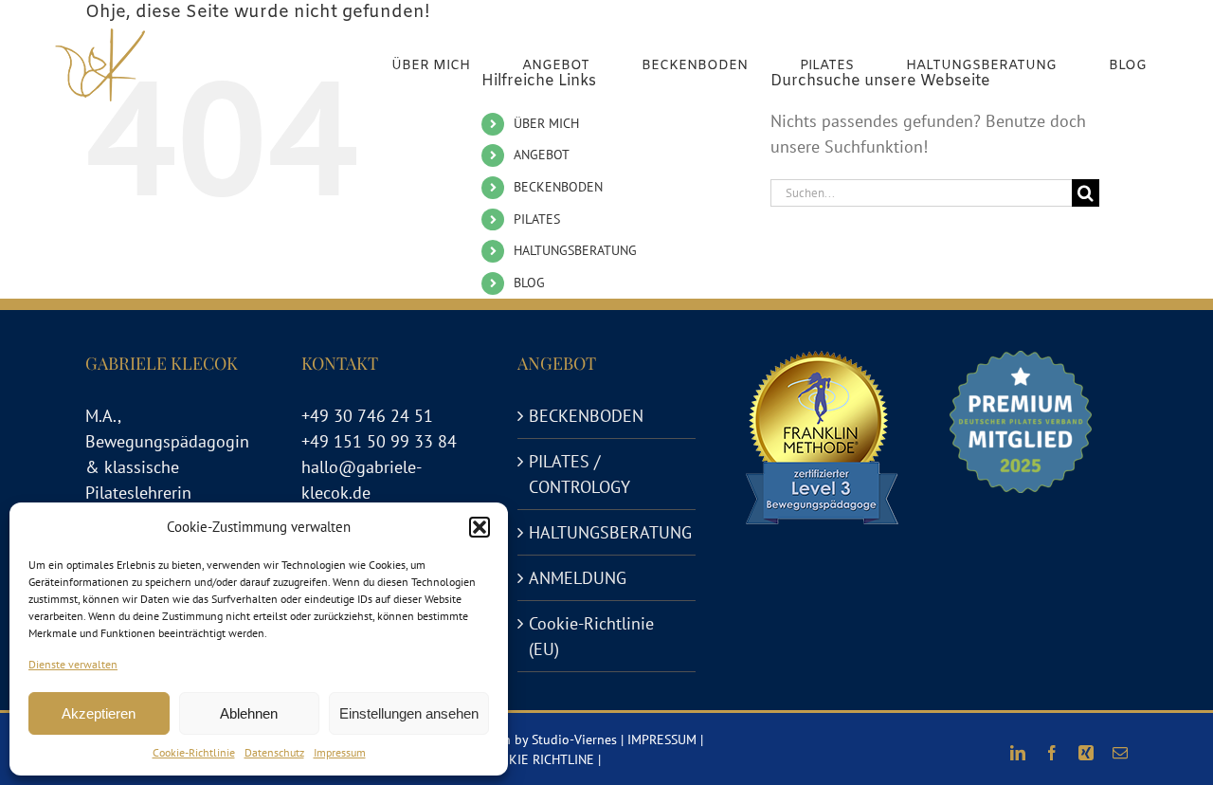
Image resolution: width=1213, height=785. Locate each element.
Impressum (340, 752)
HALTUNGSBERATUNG (575, 250)
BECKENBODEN (558, 186)
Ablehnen (249, 713)
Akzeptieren (99, 713)
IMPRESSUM (662, 739)
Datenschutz (274, 752)
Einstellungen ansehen (409, 713)
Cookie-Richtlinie (194, 752)
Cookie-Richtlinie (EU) (591, 636)
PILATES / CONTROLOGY (579, 474)
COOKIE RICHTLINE (538, 759)
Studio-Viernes (574, 739)
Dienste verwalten (73, 664)
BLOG (529, 282)
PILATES (537, 219)
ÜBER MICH (546, 123)
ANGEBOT (542, 154)
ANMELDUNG (577, 578)
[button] (479, 527)
